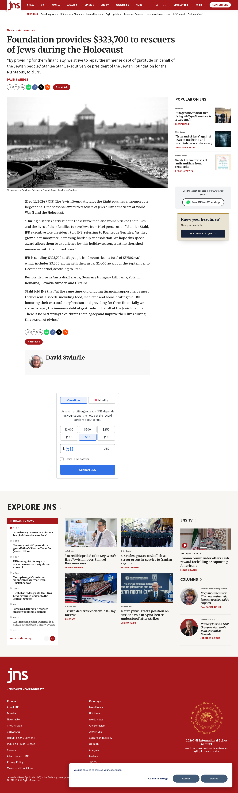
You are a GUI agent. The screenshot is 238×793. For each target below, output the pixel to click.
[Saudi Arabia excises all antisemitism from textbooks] (223, 162)
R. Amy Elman (182, 124)
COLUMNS (189, 579)
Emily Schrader (188, 570)
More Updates (19, 638)
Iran (168, 14)
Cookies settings (158, 778)
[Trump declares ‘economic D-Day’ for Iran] (91, 588)
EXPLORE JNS (32, 507)
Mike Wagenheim (130, 567)
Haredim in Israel (154, 14)
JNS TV (105, 5)
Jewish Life (122, 5)
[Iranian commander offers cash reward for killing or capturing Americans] (205, 539)
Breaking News (23, 521)
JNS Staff (70, 619)
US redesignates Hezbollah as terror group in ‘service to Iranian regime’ (146, 559)
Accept (186, 778)
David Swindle (17, 79)
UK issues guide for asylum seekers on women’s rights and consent (31, 564)
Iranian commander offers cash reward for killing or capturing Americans (204, 562)
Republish (61, 87)
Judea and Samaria (133, 14)
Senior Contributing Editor (214, 588)
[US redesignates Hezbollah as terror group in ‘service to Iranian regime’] (147, 532)
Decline (214, 778)
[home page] (14, 5)
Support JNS (220, 5)
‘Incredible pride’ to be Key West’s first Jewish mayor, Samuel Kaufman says (91, 559)
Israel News (126, 606)
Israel (30, 5)
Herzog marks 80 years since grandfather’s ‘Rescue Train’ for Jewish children (32, 548)
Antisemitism (26, 30)
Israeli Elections (94, 14)
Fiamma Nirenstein (211, 607)
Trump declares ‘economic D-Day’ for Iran (91, 613)
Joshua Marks (128, 623)
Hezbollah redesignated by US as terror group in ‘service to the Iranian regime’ (32, 596)
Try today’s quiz (203, 233)
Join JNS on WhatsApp (206, 202)
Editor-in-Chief (195, 14)
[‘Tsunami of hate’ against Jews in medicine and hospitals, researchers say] (223, 139)
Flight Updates (113, 14)
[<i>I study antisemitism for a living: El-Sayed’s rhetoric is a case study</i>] (223, 115)
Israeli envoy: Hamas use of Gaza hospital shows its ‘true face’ (33, 534)
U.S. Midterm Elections (72, 14)
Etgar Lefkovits (184, 170)
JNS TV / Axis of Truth (190, 553)
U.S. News (180, 132)
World (56, 5)
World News (181, 155)
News (10, 30)
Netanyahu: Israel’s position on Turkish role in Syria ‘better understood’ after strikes (145, 615)
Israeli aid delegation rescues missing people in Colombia (30, 610)
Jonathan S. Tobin (210, 638)
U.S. (43, 5)
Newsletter (181, 5)
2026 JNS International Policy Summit (207, 742)
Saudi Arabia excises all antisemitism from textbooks (191, 163)
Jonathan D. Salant (186, 147)
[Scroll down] (52, 638)
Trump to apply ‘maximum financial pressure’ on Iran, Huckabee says (29, 580)
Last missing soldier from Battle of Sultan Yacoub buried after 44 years (34, 623)
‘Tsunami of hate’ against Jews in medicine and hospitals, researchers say (193, 140)
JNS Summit (179, 14)
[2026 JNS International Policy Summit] (206, 718)
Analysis (72, 5)
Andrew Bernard (74, 567)
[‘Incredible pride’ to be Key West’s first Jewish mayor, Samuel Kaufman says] (91, 532)
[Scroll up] (46, 638)
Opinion (89, 5)
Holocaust (34, 342)
